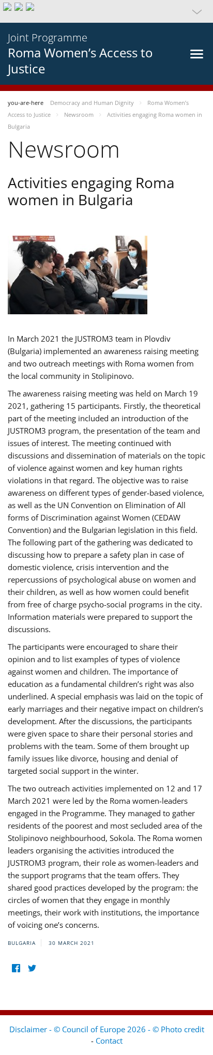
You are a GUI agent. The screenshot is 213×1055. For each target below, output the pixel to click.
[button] (106, 11)
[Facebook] (16, 968)
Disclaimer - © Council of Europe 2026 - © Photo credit (106, 1029)
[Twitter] (32, 968)
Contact (109, 1040)
